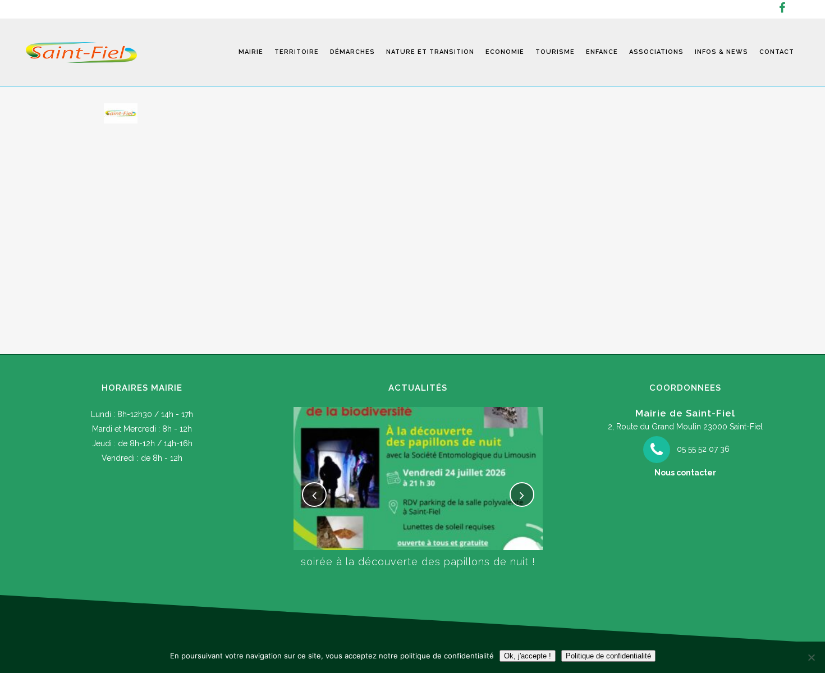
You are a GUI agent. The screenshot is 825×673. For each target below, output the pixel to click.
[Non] (811, 657)
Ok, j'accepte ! (527, 656)
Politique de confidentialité (608, 656)
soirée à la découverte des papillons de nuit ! (418, 561)
